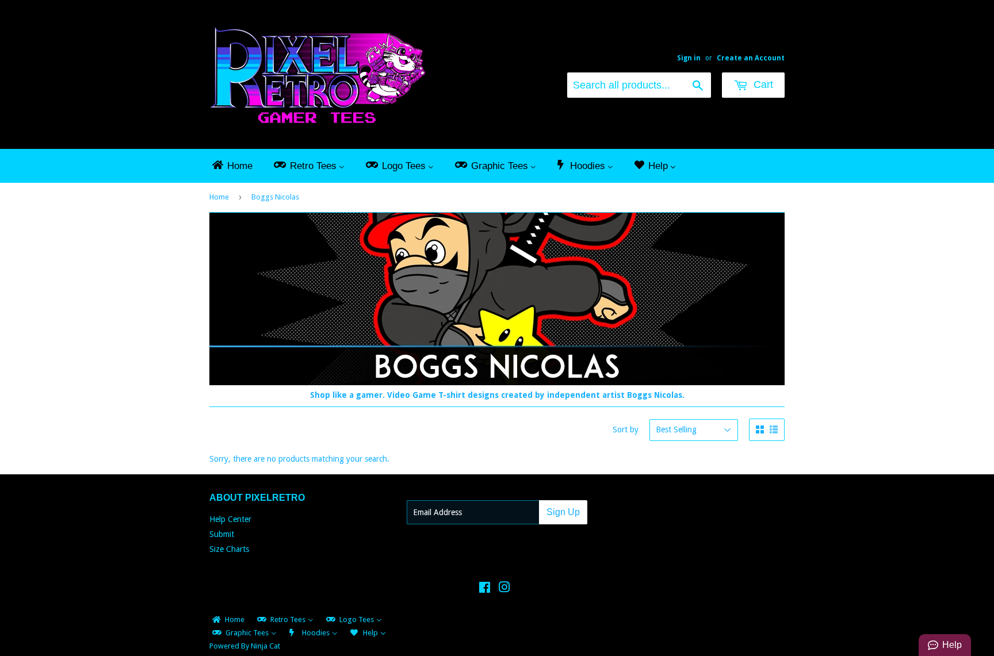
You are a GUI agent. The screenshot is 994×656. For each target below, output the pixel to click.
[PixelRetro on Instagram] (504, 588)
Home (219, 197)
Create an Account (751, 58)
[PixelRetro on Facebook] (485, 588)
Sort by (626, 429)
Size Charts (229, 549)
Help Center (230, 519)
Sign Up (563, 512)
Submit (221, 534)
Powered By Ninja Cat (244, 646)
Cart (762, 84)
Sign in (689, 58)
